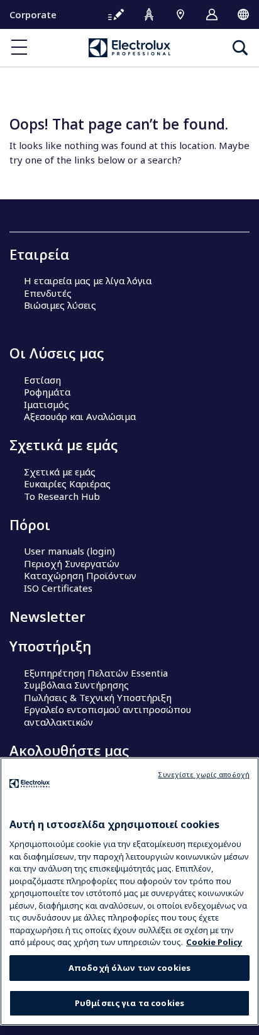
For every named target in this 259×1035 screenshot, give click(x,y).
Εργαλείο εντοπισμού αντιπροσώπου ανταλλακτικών (107, 715)
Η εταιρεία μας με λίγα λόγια (88, 280)
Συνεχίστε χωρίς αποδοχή (204, 774)
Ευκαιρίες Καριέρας (67, 483)
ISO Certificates (58, 588)
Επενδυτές (48, 293)
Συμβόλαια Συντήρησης (76, 684)
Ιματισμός (46, 404)
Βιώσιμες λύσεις (60, 305)
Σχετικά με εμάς (60, 471)
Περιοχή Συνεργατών (71, 563)
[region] (129, 891)
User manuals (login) (69, 551)
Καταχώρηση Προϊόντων (80, 575)
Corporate (33, 14)
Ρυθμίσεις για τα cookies (129, 1003)
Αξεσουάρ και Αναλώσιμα (80, 416)
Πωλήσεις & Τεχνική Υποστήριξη (98, 697)
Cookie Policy (214, 942)
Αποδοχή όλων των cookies (129, 967)
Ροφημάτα (47, 391)
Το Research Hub (62, 496)
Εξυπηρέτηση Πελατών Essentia (96, 673)
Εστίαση (42, 380)
